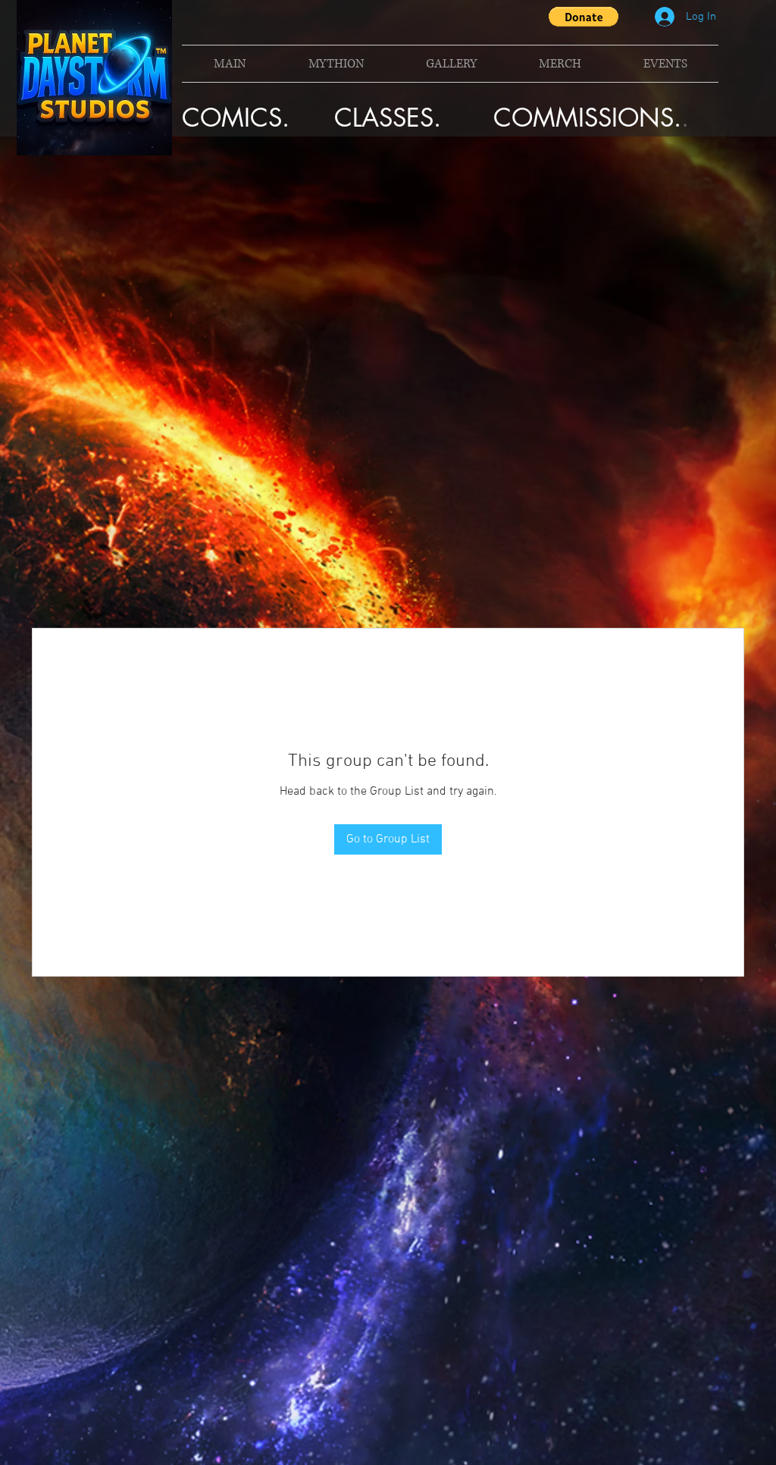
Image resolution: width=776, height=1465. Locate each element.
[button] (583, 17)
